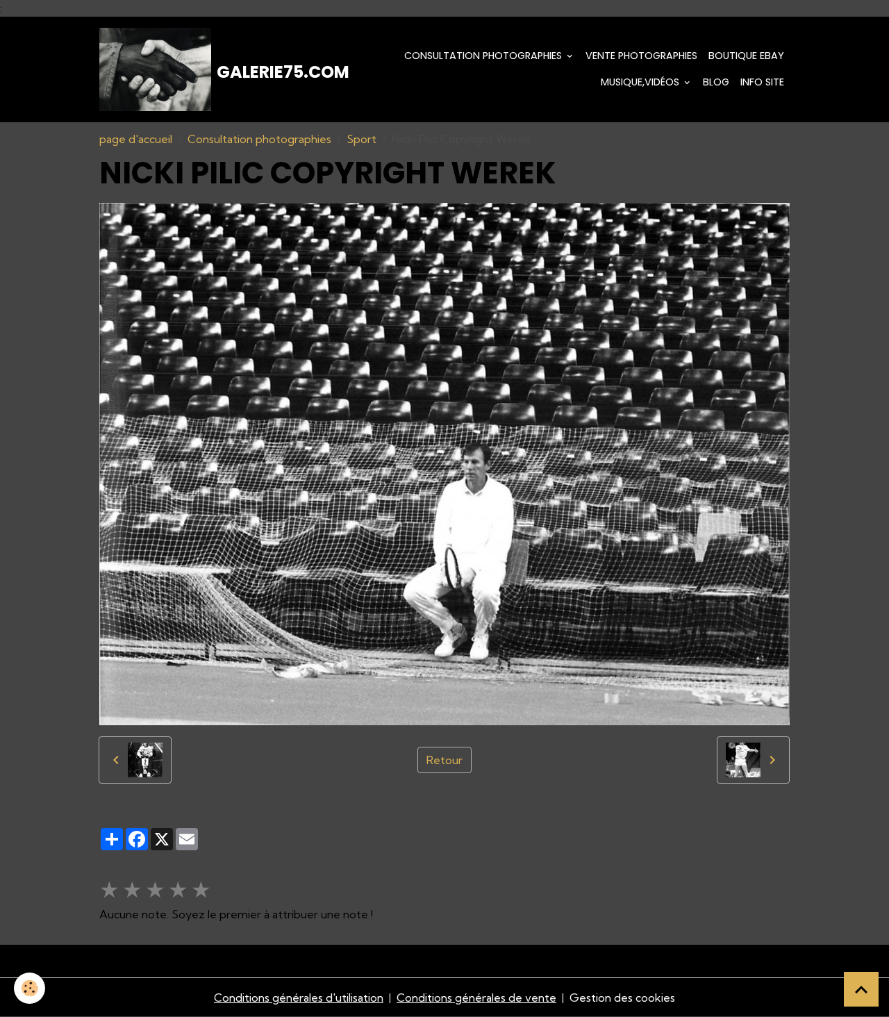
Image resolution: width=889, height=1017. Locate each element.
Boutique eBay (746, 56)
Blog (716, 82)
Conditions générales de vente (476, 997)
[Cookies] (29, 988)
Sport (361, 139)
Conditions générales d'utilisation (298, 997)
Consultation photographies (484, 56)
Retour (444, 760)
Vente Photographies (641, 56)
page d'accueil (135, 139)
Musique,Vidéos (641, 82)
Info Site (762, 82)
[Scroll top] (861, 989)
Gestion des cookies (622, 997)
